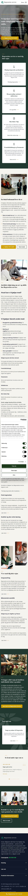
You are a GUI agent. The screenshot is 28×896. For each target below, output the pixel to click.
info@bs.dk (22, 886)
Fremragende (4, 857)
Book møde (22, 247)
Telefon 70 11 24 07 (9, 247)
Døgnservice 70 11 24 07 (10, 38)
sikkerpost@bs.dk (6, 889)
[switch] (24, 448)
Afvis (14, 475)
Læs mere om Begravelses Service (12, 706)
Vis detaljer (21, 461)
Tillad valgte (14, 470)
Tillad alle (14, 466)
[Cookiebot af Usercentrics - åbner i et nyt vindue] (20, 420)
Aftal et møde (6, 820)
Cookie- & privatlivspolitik (8, 892)
